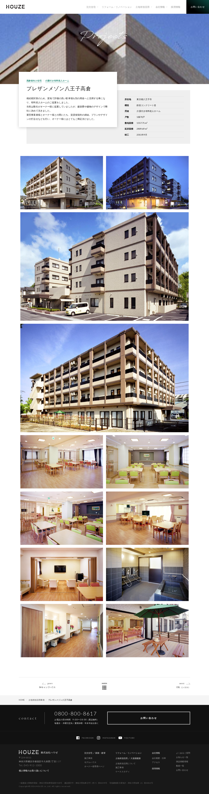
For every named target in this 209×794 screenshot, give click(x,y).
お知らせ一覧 (182, 757)
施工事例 (88, 758)
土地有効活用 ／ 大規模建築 (128, 758)
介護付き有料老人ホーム (57, 80)
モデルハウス (90, 762)
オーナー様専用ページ (94, 766)
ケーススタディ (123, 771)
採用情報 (156, 768)
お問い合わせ (148, 718)
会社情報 (156, 753)
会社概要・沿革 (159, 758)
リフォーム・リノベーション (129, 753)
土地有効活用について (126, 763)
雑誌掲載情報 (182, 761)
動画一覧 (180, 766)
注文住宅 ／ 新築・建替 (94, 753)
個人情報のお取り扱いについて (34, 770)
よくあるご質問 (183, 753)
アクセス (156, 762)
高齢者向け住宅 (34, 80)
